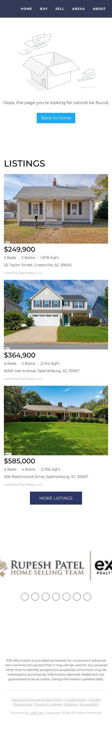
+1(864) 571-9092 (56, 630)
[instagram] (66, 597)
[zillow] (56, 597)
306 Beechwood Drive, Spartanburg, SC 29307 (46, 476)
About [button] (99, 9)
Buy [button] (43, 9)
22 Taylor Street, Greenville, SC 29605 (38, 265)
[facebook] (25, 597)
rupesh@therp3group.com (56, 640)
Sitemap (70, 704)
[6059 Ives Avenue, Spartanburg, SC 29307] (56, 314)
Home (26, 9)
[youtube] (77, 597)
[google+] (87, 597)
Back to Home (56, 117)
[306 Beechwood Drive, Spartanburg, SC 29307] (56, 420)
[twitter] (45, 597)
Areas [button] (78, 9)
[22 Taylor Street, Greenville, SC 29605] (56, 209)
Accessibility (89, 704)
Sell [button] (59, 9)
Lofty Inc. (37, 713)
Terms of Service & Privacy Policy (37, 699)
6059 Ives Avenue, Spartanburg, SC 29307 (41, 370)
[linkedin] (35, 597)
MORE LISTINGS (56, 498)
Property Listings (48, 704)
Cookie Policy (76, 699)
